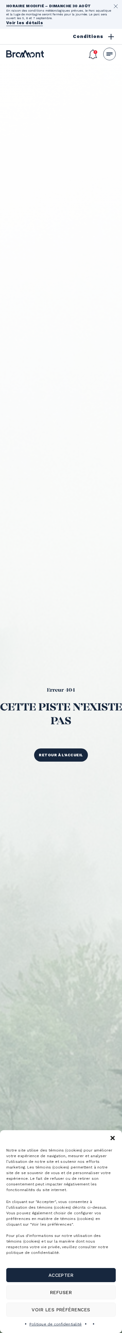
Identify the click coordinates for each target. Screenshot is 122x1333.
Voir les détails (24, 22)
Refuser (61, 1292)
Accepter (61, 1275)
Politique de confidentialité (55, 1324)
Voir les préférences (61, 1310)
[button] (112, 1138)
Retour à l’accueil (61, 755)
